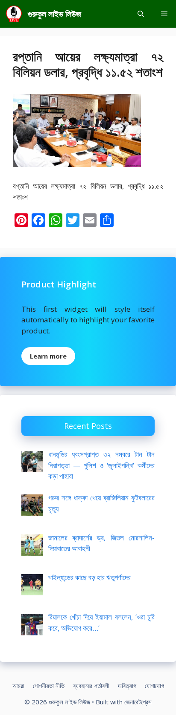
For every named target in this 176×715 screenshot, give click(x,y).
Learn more (48, 356)
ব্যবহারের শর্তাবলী (91, 685)
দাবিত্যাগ (127, 685)
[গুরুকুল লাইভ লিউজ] (13, 14)
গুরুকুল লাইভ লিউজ (54, 14)
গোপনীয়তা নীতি (49, 685)
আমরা (18, 685)
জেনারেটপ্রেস (138, 702)
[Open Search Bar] (141, 14)
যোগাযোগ (154, 685)
